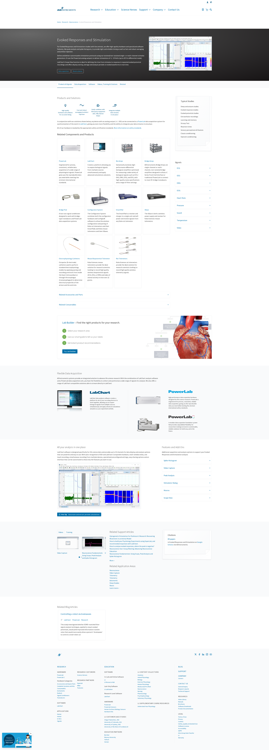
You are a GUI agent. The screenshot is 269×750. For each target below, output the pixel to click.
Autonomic (114, 580)
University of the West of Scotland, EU (116, 727)
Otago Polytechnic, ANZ (111, 720)
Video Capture (115, 573)
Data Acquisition (80, 84)
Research (95, 9)
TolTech (106, 740)
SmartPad (119, 210)
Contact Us (173, 9)
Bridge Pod (63, 210)
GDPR (180, 731)
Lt (104, 680)
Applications (63, 711)
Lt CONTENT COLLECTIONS (148, 672)
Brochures (181, 704)
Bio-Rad (106, 735)
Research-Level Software (113, 693)
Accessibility (182, 728)
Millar (78, 686)
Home (59, 22)
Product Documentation (185, 709)
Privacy (180, 719)
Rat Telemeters (121, 258)
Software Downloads (184, 706)
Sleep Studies (114, 583)
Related (123, 84)
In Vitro (59, 719)
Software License (183, 726)
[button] (113, 295)
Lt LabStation (108, 689)
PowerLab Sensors (110, 707)
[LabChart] (69, 401)
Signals (59, 721)
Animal (59, 716)
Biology (140, 680)
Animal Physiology (143, 677)
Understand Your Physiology (146, 706)
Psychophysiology (143, 696)
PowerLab (141, 121)
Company (158, 9)
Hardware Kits (108, 712)
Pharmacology (142, 694)
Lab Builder (68, 322)
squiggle (59, 654)
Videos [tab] (61, 532)
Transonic (80, 688)
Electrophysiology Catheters (69, 258)
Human (59, 714)
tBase (147, 210)
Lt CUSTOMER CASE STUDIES (115, 717)
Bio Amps (119, 161)
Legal (180, 714)
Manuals (180, 702)
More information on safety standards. (128, 128)
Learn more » (114, 588)
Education (110, 9)
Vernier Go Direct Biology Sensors (115, 709)
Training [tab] (69, 532)
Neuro (112, 585)
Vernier (106, 742)
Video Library (182, 699)
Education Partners (113, 732)
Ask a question (64, 71)
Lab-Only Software (111, 686)
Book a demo (77, 71)
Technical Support (183, 691)
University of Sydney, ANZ (112, 724)
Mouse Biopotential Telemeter (99, 258)
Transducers (61, 698)
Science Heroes (129, 9)
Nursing (140, 691)
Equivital (79, 683)
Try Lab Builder (70, 351)
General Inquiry (183, 687)
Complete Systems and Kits (66, 686)
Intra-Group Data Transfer (186, 733)
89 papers (171, 539)
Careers (180, 678)
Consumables (61, 688)
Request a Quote (183, 689)
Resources (182, 696)
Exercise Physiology (144, 682)
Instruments (61, 691)
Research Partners (85, 680)
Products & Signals (65, 84)
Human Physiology (143, 684)
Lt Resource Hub (109, 682)
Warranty (181, 738)
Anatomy (140, 675)
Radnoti (59, 693)
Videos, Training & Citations (107, 84)
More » (112, 560)
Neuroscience (73, 22)
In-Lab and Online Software (114, 677)
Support (143, 9)
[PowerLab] (148, 400)
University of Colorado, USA (113, 722)
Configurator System (95, 210)
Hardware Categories (64, 681)
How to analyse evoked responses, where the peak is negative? (132, 546)
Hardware (61, 672)
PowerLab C (61, 677)
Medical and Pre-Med (144, 687)
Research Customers (86, 672)
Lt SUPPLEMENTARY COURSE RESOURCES (153, 703)
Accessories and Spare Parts (66, 684)
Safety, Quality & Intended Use (188, 724)
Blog (180, 666)
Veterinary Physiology (144, 698)
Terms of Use (182, 717)
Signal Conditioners (63, 695)
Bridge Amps (149, 161)
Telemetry (113, 575)
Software (92, 84)
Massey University (110, 737)
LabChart (83, 124)
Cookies (180, 721)
